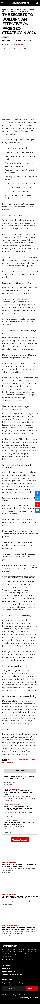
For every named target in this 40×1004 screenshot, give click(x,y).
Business (11, 9)
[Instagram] (6, 960)
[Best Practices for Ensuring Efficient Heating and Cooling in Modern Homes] (20, 915)
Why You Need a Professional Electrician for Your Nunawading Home (18, 792)
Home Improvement (11, 775)
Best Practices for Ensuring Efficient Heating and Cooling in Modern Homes (18, 808)
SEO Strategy (7, 762)
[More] (25, 48)
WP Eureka (34, 998)
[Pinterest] (14, 48)
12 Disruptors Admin (14, 44)
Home (4, 9)
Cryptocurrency (10, 820)
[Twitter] (9, 48)
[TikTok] (9, 960)
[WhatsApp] (20, 48)
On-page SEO (13, 760)
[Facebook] (4, 48)
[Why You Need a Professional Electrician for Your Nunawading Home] (20, 883)
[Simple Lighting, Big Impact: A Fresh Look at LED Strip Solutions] (20, 852)
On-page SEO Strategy (27, 760)
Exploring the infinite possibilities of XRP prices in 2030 (19, 823)
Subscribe (32, 988)
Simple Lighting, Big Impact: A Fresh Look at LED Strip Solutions (19, 777)
